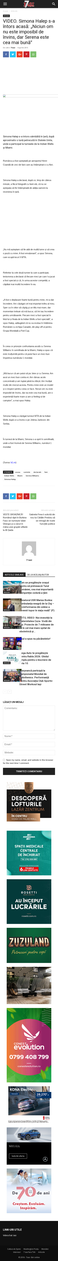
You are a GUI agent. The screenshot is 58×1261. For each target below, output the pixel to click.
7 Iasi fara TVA (29, 1252)
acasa (17, 472)
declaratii (37, 472)
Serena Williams (32, 476)
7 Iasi (13, 47)
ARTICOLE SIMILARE (14, 575)
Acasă (5, 11)
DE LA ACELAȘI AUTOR (38, 575)
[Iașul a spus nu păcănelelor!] (10, 643)
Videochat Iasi (9, 1235)
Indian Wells (9, 476)
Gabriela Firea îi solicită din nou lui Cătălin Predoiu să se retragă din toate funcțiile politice (42, 519)
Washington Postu (31, 1249)
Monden (44, 1249)
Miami (19, 476)
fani (46, 472)
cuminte (26, 472)
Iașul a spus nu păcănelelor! (34, 638)
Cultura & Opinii (14, 1249)
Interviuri (17, 1252)
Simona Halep (10, 479)
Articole (14, 11)
